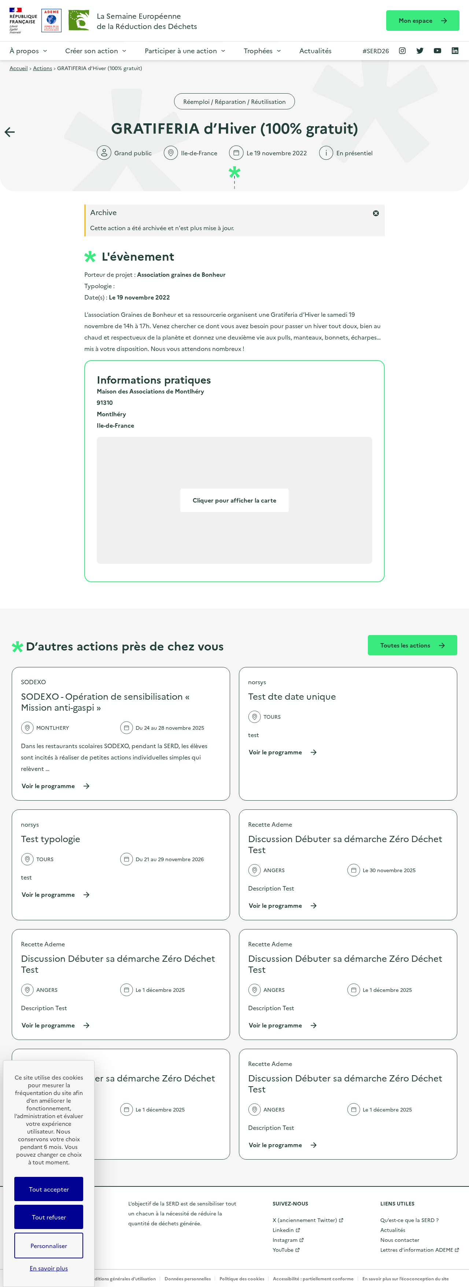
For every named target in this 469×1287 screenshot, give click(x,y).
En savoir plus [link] (49, 1268)
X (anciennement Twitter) (305, 1219)
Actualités (315, 50)
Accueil (19, 68)
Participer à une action (181, 50)
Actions (42, 68)
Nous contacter (400, 1239)
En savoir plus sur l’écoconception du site (405, 1278)
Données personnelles (188, 1278)
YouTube (283, 1249)
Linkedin (283, 1229)
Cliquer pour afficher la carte (234, 500)
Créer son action (91, 50)
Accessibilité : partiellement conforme (313, 1278)
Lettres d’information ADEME (416, 1249)
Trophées (258, 50)
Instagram (285, 1239)
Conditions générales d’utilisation (121, 1278)
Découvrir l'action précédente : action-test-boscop (9, 132)
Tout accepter (49, 1189)
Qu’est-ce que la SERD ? (409, 1219)
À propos (24, 50)
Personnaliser (48, 1245)
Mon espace (416, 20)
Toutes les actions (406, 645)
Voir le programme (56, 786)
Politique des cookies (241, 1278)
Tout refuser (49, 1217)
